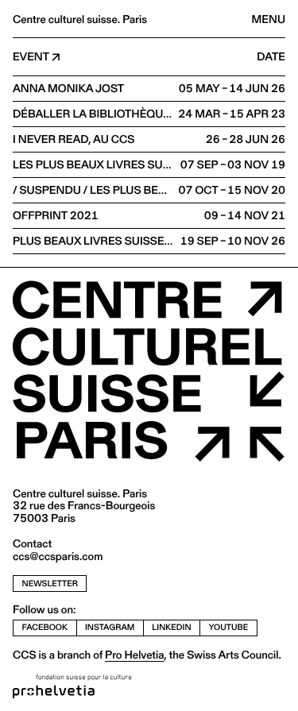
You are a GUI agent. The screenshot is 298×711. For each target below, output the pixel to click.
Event (31, 57)
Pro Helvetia (134, 655)
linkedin (171, 627)
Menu (268, 19)
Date (271, 57)
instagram (109, 627)
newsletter (50, 583)
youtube (229, 627)
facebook (45, 627)
